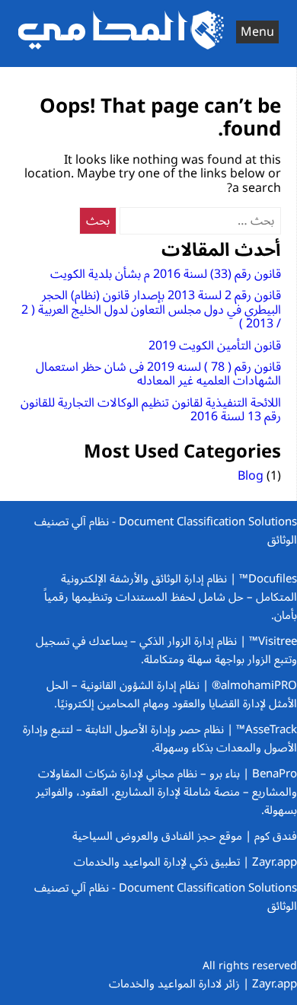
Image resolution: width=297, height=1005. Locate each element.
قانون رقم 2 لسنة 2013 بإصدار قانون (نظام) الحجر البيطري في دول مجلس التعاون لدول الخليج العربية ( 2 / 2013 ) (151, 309)
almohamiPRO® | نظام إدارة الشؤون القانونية (187, 685)
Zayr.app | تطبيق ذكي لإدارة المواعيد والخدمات (185, 862)
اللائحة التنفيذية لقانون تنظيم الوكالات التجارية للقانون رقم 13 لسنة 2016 (151, 409)
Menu (257, 32)
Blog (250, 476)
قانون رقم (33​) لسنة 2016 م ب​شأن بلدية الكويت (165, 274)
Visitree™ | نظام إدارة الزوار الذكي (216, 641)
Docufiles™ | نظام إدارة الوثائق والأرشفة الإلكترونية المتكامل (179, 587)
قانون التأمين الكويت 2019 (214, 346)
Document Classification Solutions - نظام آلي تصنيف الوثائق (165, 530)
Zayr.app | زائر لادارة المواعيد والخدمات (203, 984)
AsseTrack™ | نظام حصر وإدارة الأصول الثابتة (189, 729)
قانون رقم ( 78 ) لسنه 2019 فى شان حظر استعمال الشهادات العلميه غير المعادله (158, 374)
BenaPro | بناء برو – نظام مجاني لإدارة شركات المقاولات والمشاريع (167, 782)
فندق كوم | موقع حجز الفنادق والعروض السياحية (184, 836)
